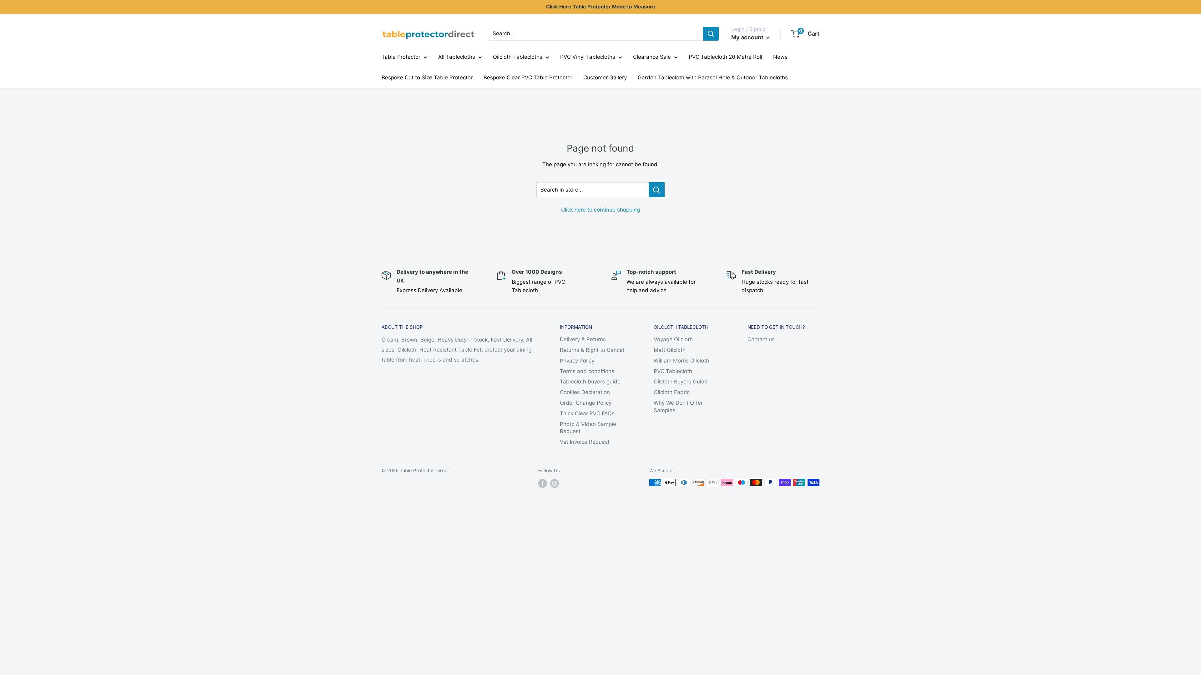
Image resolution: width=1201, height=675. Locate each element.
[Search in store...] (657, 189)
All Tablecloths (456, 57)
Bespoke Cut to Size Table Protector (427, 77)
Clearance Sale (652, 57)
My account (748, 37)
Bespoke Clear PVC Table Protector (528, 77)
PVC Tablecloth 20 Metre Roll (725, 57)
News (780, 57)
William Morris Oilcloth (681, 361)
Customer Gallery (605, 77)
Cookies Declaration (585, 392)
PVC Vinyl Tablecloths (587, 57)
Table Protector (401, 57)
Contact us (761, 339)
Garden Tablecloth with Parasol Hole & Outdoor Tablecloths (713, 77)
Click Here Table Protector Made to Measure (600, 6)
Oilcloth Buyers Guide (681, 381)
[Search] (711, 34)
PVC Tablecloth (673, 371)
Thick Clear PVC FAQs (587, 413)
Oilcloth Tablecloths (517, 57)
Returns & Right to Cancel (592, 350)
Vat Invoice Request (585, 442)
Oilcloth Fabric (672, 392)
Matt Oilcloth (670, 350)
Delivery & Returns (583, 339)
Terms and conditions (587, 371)
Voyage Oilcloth (673, 339)
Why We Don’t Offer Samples (678, 406)
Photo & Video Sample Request (588, 428)
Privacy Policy (577, 361)
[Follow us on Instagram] (554, 483)
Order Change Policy (585, 403)
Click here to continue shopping (600, 210)
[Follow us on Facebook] (542, 483)
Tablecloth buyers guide (590, 381)
